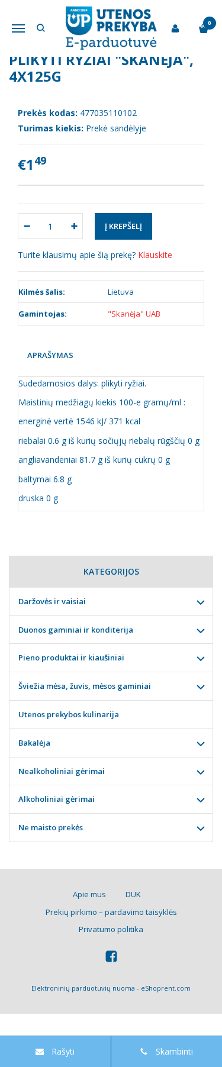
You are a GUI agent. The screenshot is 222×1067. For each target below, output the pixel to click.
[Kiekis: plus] (74, 226)
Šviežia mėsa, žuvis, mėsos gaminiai (84, 686)
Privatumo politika (111, 929)
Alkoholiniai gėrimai (56, 799)
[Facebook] (111, 957)
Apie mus (89, 894)
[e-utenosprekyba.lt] (111, 28)
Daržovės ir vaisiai (52, 601)
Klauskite (155, 254)
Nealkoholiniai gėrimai (61, 771)
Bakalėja (34, 742)
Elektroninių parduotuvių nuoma (83, 988)
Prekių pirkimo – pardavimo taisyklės (111, 912)
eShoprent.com (166, 988)
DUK (133, 894)
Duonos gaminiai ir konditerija (75, 629)
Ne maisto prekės (50, 827)
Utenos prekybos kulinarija (68, 714)
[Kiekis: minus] (26, 226)
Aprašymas (50, 355)
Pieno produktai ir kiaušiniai (71, 657)
